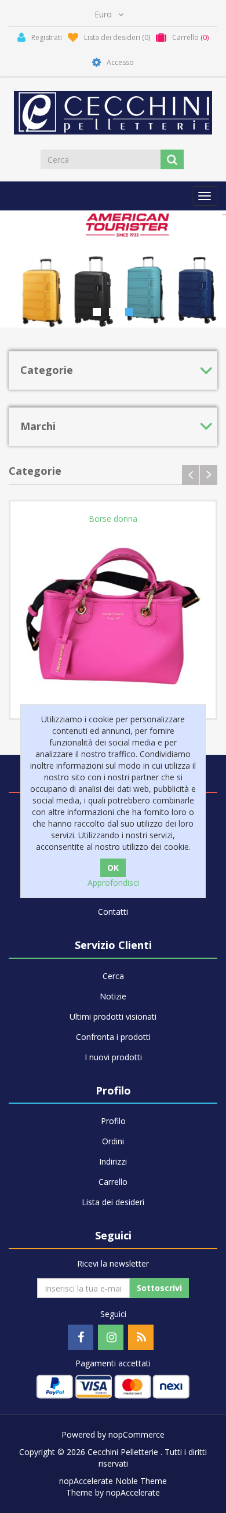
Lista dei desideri (113, 1202)
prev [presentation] (190, 475)
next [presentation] (208, 475)
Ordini (113, 1141)
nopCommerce (136, 1434)
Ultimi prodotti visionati (113, 1016)
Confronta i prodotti (113, 1036)
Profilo (113, 1120)
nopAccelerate (133, 1492)
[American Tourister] (113, 269)
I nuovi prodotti (113, 1057)
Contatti (113, 911)
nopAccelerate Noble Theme (113, 1480)
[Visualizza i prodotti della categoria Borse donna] (113, 615)
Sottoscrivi (159, 1287)
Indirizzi (113, 1161)
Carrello (113, 1181)
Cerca (113, 975)
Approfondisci (113, 882)
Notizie (113, 996)
